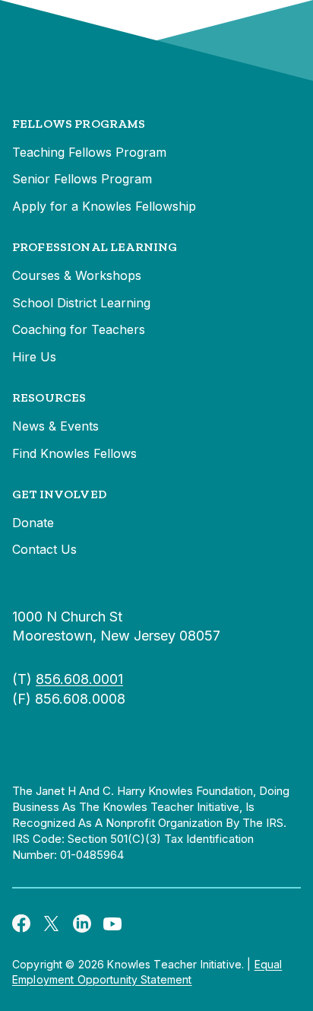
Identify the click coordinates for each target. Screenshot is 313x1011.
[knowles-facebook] (21, 923)
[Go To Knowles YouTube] (112, 923)
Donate (33, 522)
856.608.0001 (79, 679)
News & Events (55, 426)
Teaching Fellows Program (89, 152)
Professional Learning (94, 247)
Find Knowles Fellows (74, 453)
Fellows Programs (79, 123)
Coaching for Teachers (78, 329)
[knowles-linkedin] (82, 923)
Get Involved (59, 494)
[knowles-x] (52, 923)
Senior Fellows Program (82, 178)
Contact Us (44, 549)
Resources (49, 397)
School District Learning (81, 302)
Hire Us (34, 356)
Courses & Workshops (76, 275)
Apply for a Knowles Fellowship (104, 206)
